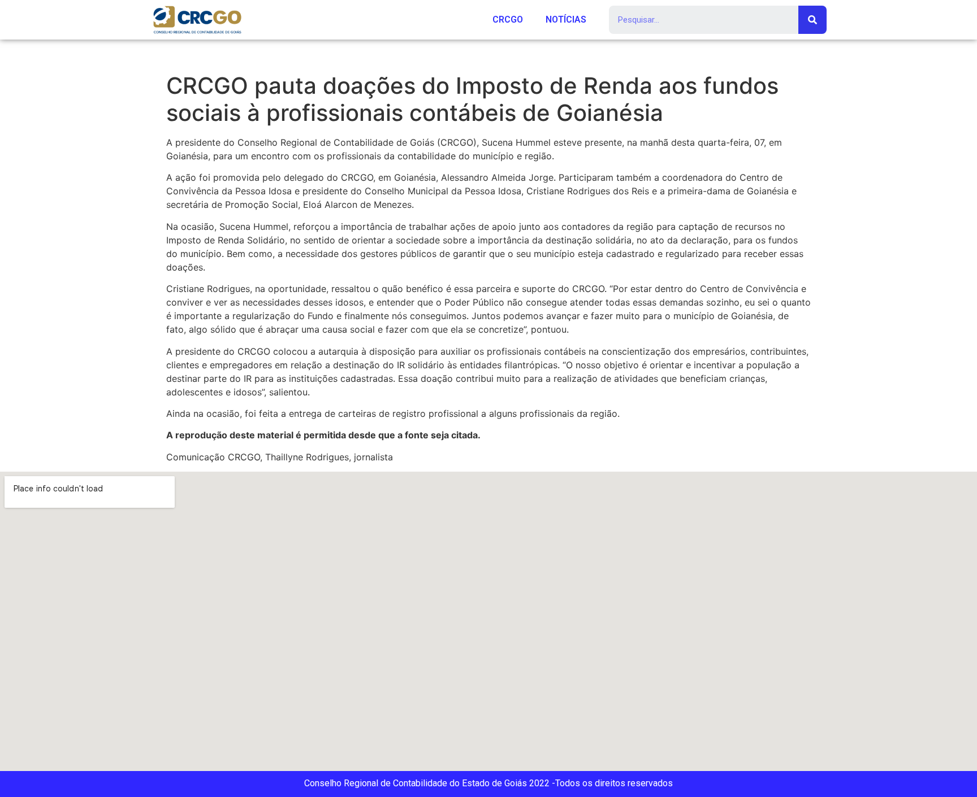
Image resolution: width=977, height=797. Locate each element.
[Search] (812, 20)
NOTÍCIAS (566, 19)
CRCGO (507, 19)
